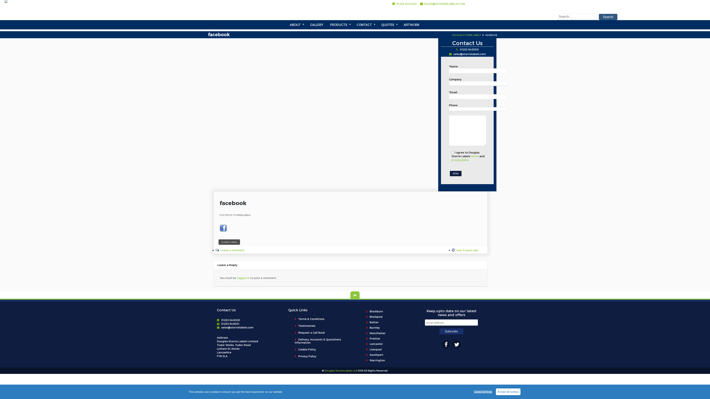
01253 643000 (406, 3)
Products (338, 24)
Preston (375, 338)
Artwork (412, 24)
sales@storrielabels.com (444, 3)
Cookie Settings (483, 391)
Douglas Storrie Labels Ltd (340, 370)
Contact (364, 24)
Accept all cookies (508, 391)
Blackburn (376, 311)
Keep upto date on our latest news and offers (451, 313)
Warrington (377, 360)
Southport (376, 354)
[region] (355, 392)
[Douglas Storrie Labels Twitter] (456, 344)
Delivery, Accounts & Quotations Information (318, 341)
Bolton (374, 322)
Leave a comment (232, 250)
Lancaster (376, 343)
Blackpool (376, 316)
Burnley (375, 327)
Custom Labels (229, 242)
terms (475, 156)
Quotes (387, 24)
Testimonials (306, 325)
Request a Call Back (311, 332)
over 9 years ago (467, 250)
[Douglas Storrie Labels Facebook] (446, 344)
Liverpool (376, 349)
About (295, 24)
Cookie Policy (307, 349)
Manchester (378, 333)
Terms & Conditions (311, 318)
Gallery (316, 24)
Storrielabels (242, 215)
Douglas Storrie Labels (466, 35)
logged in (243, 277)
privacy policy (460, 159)
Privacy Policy (307, 356)
